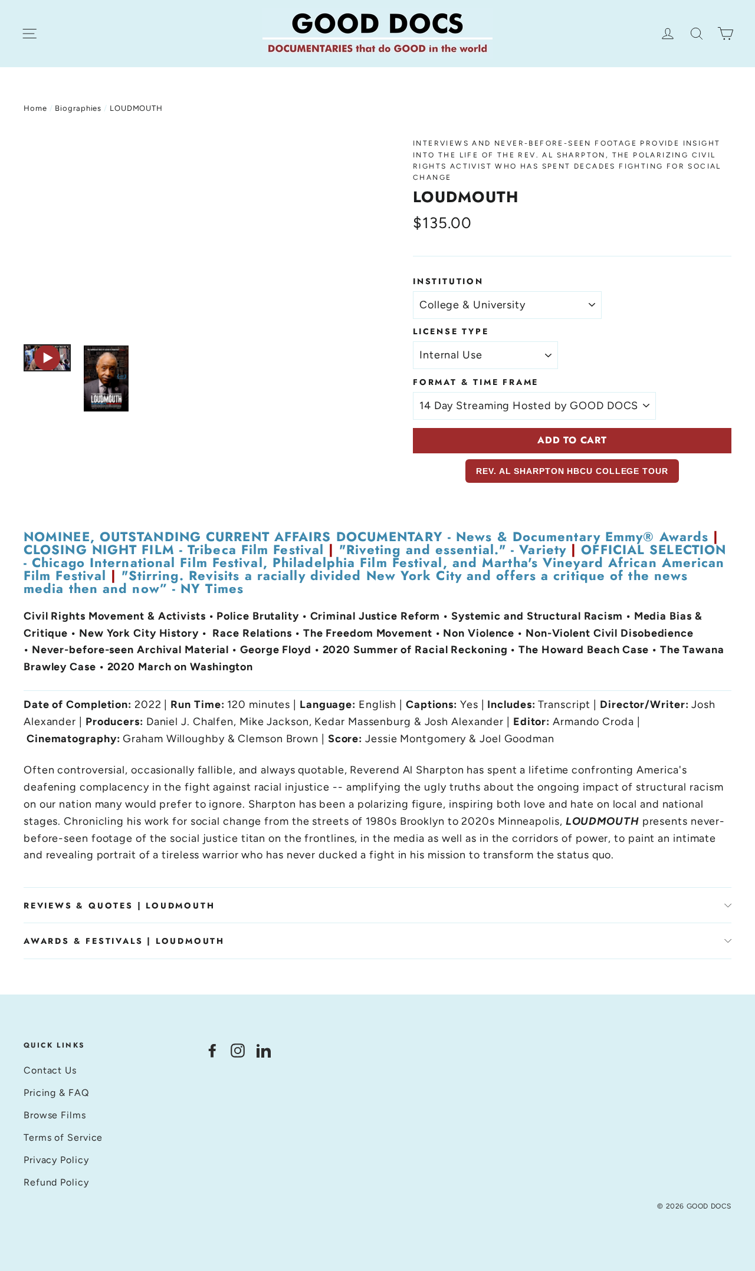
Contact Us (50, 1070)
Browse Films (55, 1115)
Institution (448, 281)
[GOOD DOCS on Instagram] (238, 1050)
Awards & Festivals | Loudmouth (124, 941)
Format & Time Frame (476, 382)
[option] (196, 235)
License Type (451, 331)
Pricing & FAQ (56, 1092)
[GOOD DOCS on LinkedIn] (264, 1050)
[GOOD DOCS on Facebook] (212, 1050)
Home (35, 108)
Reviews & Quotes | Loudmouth (119, 905)
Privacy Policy (56, 1159)
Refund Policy (56, 1182)
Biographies (78, 108)
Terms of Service (63, 1137)
